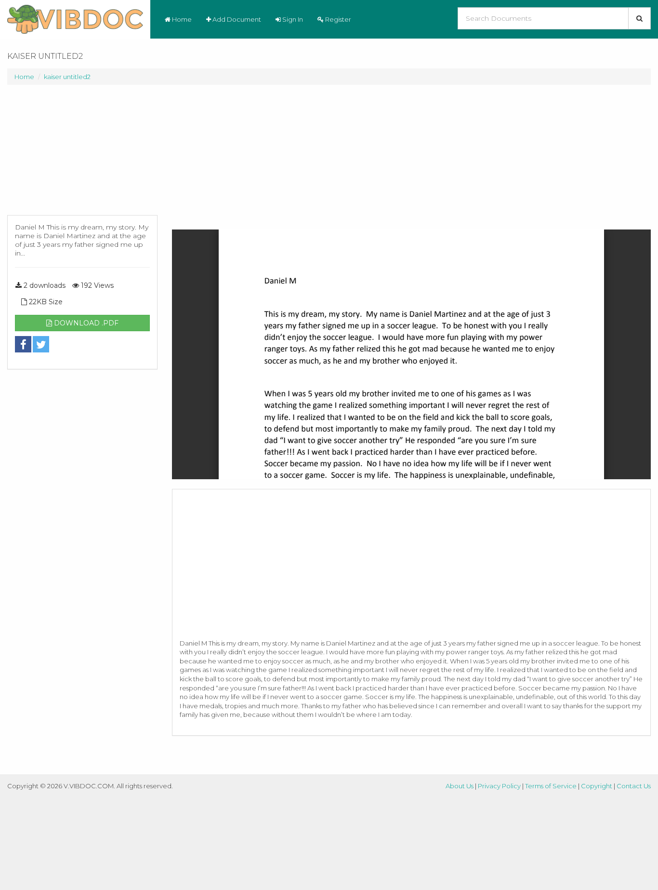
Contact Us (634, 786)
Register (337, 19)
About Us (460, 786)
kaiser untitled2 (67, 77)
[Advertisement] (82, 154)
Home (181, 19)
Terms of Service (551, 786)
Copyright (596, 786)
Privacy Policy (499, 786)
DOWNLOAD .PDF (85, 323)
